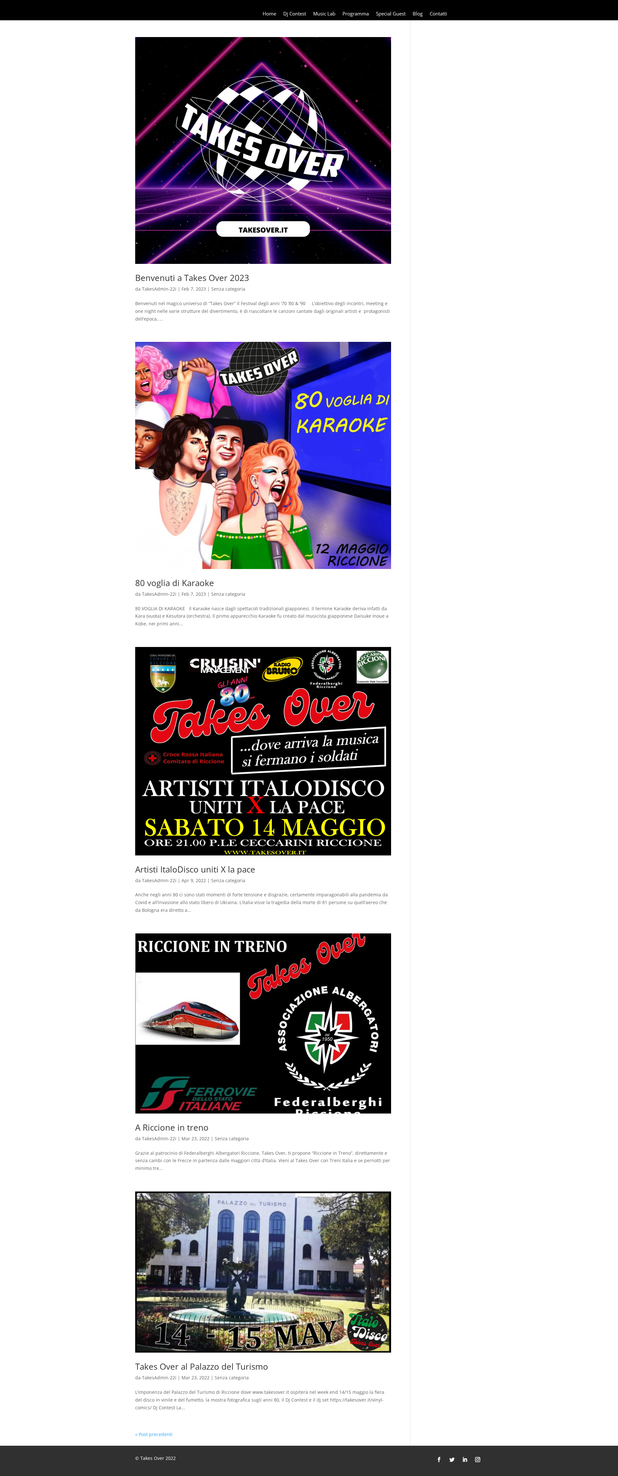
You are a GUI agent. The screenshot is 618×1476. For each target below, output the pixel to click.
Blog (418, 14)
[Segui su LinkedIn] (465, 1459)
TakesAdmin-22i (159, 289)
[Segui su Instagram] (478, 1459)
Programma (355, 14)
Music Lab (324, 14)
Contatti (438, 14)
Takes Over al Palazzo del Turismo (201, 1366)
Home (269, 14)
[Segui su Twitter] (452, 1459)
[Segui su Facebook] (439, 1459)
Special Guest (391, 14)
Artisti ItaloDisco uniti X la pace (195, 869)
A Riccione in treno (172, 1127)
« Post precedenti (154, 1434)
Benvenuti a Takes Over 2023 (192, 278)
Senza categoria (228, 289)
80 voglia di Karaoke (174, 583)
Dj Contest (294, 14)
